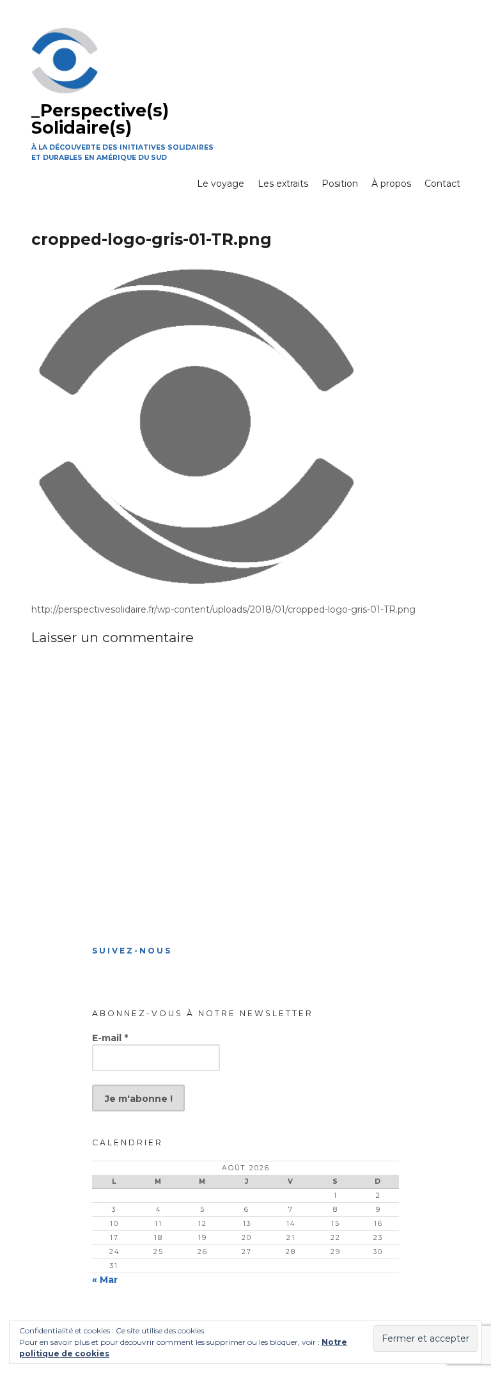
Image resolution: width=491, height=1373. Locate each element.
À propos (391, 183)
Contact (442, 183)
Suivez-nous (132, 950)
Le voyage (220, 183)
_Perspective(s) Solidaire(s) (100, 119)
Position (340, 183)
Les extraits (283, 183)
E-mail (110, 1038)
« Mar (105, 1279)
